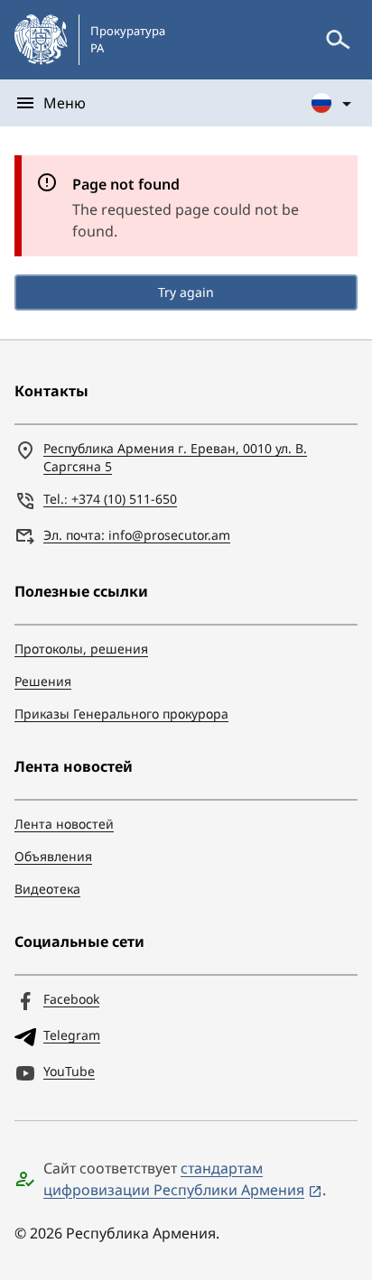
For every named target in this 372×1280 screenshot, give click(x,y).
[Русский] (332, 102)
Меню (64, 103)
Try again (186, 292)
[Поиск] (338, 40)
